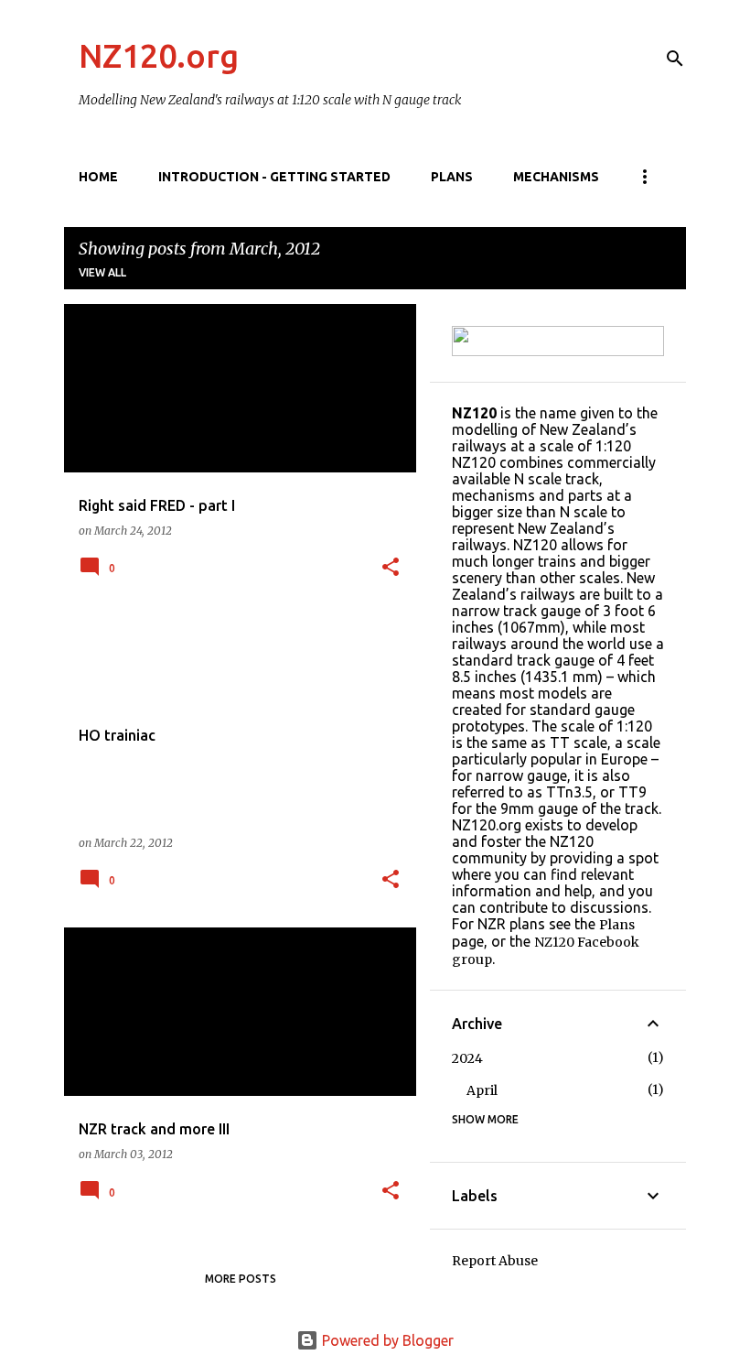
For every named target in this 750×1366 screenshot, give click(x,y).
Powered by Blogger (386, 1340)
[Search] (675, 59)
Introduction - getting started (274, 176)
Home (98, 176)
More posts (240, 1279)
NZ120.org (159, 55)
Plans (452, 176)
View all (102, 272)
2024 (467, 1058)
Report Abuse (495, 1260)
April (482, 1090)
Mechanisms (556, 176)
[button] (391, 568)
